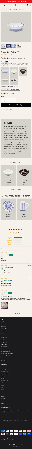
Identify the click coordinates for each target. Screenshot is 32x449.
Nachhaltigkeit (4, 383)
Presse (2, 385)
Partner (2, 389)
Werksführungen (4, 371)
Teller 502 (8, 214)
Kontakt (2, 340)
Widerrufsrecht (4, 344)
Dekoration (3, 326)
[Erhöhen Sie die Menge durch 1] (14, 100)
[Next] (29, 27)
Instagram (3, 398)
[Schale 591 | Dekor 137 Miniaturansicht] (3, 46)
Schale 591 (15, 9)
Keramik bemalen (5, 374)
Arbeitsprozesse (4, 376)
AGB (2, 358)
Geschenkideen (4, 328)
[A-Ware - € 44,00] (5, 91)
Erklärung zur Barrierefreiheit (7, 353)
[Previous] (2, 27)
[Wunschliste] (27, 5)
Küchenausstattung (5, 324)
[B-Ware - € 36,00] (15, 91)
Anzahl (2, 96)
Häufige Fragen (4, 342)
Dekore (2, 333)
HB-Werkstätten (4, 367)
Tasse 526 (24, 214)
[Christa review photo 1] (4, 305)
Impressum (3, 360)
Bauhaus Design (4, 380)
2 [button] (15, 313)
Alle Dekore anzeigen (16, 189)
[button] (4, 55)
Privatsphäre (3, 349)
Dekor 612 (24, 182)
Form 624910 (8, 9)
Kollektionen (3, 331)
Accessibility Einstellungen (6, 356)
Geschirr (2, 322)
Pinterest (3, 401)
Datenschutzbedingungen (6, 422)
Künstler (3, 378)
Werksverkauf (4, 369)
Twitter (2, 403)
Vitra (2, 387)
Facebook (3, 396)
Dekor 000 (8, 182)
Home (2, 9)
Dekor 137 (8, 216)
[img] (4, 253)
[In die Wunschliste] (14, 167)
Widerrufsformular (5, 346)
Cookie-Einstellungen (5, 351)
